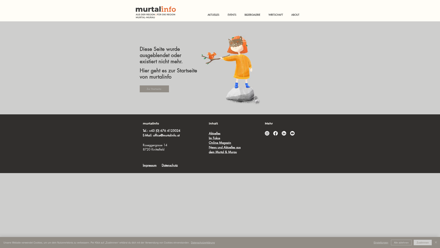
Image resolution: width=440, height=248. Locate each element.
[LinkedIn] (284, 133)
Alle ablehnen (401, 242)
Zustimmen (423, 242)
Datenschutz (170, 165)
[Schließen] (436, 242)
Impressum (150, 165)
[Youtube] (292, 133)
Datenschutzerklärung (203, 242)
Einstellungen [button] (381, 242)
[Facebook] (275, 133)
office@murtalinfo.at (166, 135)
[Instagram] (267, 133)
